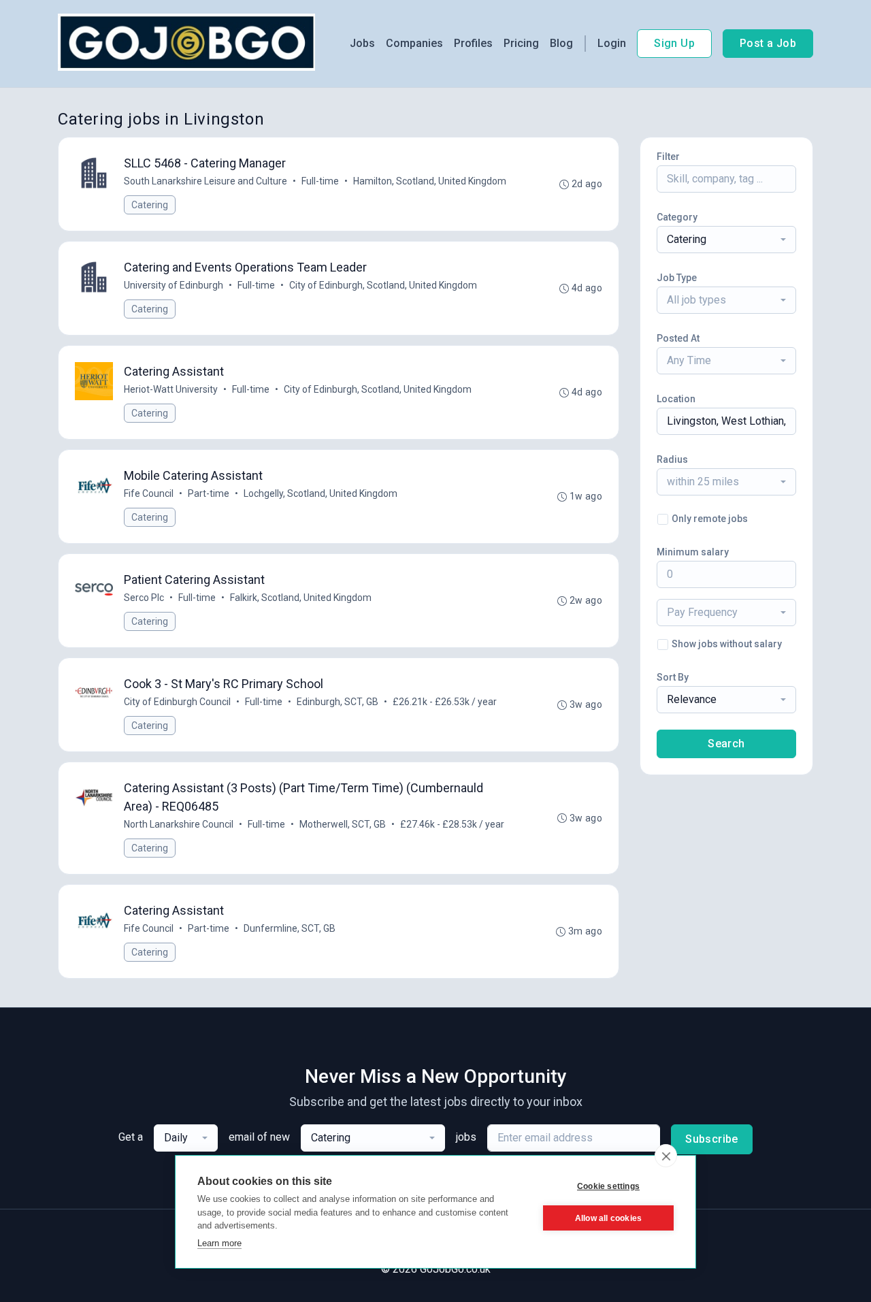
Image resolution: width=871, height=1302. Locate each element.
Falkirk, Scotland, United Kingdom (301, 597)
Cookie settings (608, 1186)
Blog (561, 43)
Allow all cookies (608, 1218)
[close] (666, 1155)
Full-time (320, 181)
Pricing (521, 43)
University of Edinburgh (173, 285)
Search (726, 743)
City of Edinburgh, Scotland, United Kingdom (383, 285)
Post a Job (768, 43)
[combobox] (726, 239)
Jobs (362, 43)
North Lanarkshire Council (178, 824)
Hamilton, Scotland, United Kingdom (429, 181)
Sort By (673, 677)
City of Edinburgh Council (177, 701)
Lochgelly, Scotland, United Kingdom (320, 493)
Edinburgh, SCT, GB (337, 701)
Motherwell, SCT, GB (342, 824)
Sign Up (674, 43)
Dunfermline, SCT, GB (289, 928)
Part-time (208, 493)
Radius (672, 459)
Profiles (473, 43)
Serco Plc (144, 597)
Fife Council (149, 493)
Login (611, 43)
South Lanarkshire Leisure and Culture (205, 181)
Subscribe (711, 1139)
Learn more (219, 1243)
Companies (414, 43)
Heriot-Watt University (171, 389)
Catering (149, 204)
